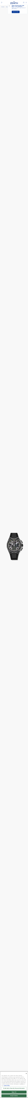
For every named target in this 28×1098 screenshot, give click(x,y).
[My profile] (26, 2)
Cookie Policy (7, 1085)
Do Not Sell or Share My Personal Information (14, 1088)
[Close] (26, 1073)
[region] (14, 1084)
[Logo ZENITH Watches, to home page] (14, 2)
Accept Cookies (14, 1095)
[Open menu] (1, 2)
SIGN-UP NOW (16, 12)
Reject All (14, 1092)
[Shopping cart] (23, 2)
